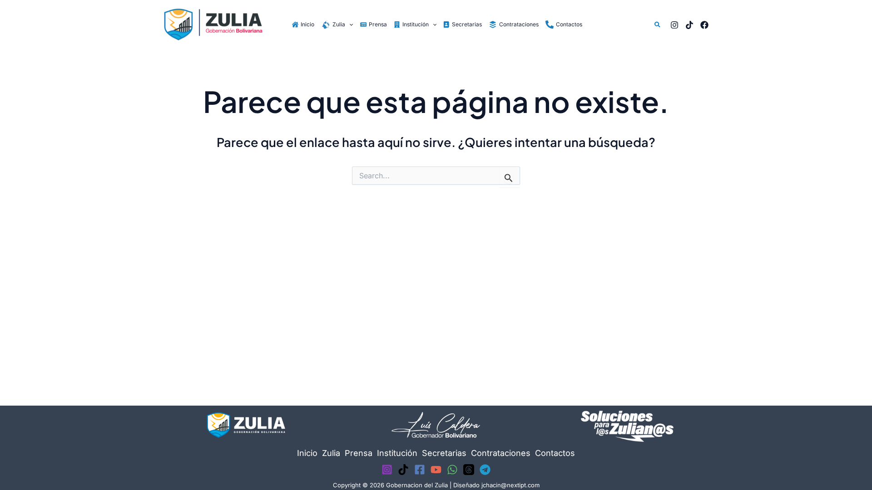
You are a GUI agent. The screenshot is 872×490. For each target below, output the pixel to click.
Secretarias (444, 453)
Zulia (331, 453)
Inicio (307, 453)
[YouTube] (436, 469)
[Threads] (468, 469)
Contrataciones (500, 453)
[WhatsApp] (452, 469)
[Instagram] (674, 25)
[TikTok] (689, 25)
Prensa (358, 453)
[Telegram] (485, 469)
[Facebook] (704, 25)
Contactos (555, 453)
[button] (349, 24)
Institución (397, 453)
